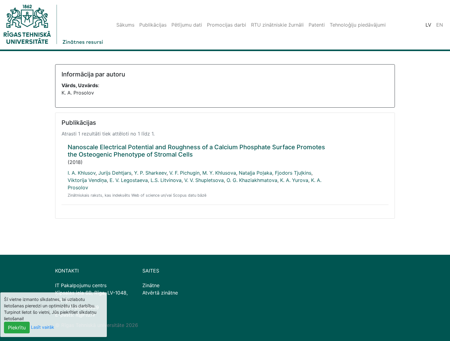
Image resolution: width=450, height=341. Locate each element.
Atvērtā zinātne (160, 293)
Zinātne (150, 285)
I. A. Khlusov (82, 173)
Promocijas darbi (226, 25)
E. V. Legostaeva (129, 180)
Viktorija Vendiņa (87, 180)
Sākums (125, 25)
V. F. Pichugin (184, 173)
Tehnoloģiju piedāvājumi (358, 25)
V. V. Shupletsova (204, 180)
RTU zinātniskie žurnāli (277, 25)
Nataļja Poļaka (255, 173)
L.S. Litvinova (166, 180)
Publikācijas (153, 25)
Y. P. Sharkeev (150, 173)
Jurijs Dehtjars (114, 173)
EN (439, 25)
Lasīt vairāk (42, 327)
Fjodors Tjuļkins (293, 173)
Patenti (317, 25)
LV (428, 25)
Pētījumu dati (186, 25)
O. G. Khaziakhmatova (252, 180)
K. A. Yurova (294, 180)
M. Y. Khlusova (219, 173)
